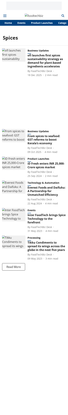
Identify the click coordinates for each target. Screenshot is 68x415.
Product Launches (42, 23)
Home (8, 23)
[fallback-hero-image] (15, 62)
